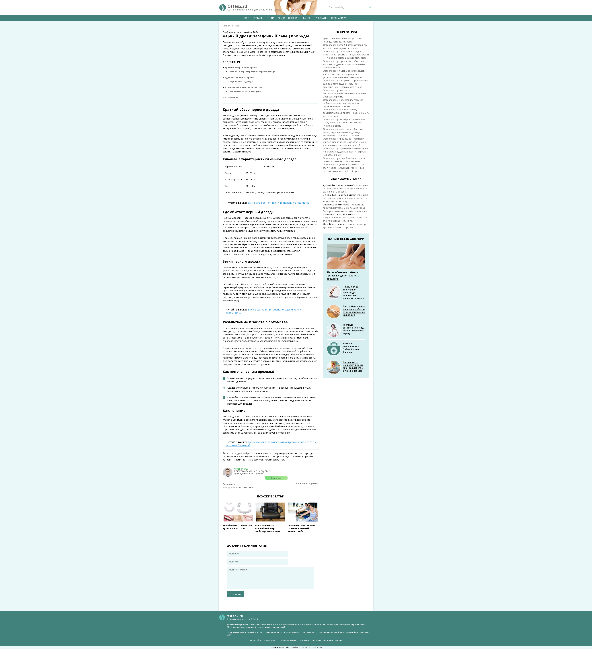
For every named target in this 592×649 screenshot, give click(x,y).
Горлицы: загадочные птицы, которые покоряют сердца (354, 329)
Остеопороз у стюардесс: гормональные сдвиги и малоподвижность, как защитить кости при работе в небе (345, 83)
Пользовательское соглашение (295, 640)
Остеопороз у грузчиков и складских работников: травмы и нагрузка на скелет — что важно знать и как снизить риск (346, 54)
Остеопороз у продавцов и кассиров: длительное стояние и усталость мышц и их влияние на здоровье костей (345, 142)
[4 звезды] (232, 488)
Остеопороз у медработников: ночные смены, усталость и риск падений (344, 159)
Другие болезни (287, 17)
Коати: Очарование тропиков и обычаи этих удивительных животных (354, 310)
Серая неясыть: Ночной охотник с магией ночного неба (301, 528)
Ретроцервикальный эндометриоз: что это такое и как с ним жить (345, 219)
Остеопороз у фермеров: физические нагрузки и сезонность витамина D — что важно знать (344, 122)
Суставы (258, 17)
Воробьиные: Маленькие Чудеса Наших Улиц (237, 527)
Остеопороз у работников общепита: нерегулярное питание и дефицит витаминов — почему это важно (344, 132)
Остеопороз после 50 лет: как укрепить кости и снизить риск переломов (345, 46)
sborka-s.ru (316, 647)
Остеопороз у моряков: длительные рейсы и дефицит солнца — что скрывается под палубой (343, 103)
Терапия (305, 17)
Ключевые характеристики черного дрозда (250, 71)
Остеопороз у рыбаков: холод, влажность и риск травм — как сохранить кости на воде (346, 113)
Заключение (230, 97)
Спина (270, 17)
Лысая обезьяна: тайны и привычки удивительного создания (343, 275)
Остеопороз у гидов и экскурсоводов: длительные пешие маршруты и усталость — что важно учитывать (344, 74)
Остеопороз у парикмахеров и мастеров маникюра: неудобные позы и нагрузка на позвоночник (345, 151)
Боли (246, 17)
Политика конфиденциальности (327, 640)
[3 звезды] (229, 488)
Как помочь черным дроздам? (243, 91)
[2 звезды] (226, 488)
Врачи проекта (271, 640)
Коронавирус (339, 17)
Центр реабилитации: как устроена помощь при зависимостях (342, 40)
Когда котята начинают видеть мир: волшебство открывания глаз (353, 366)
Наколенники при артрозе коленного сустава (345, 225)
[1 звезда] (224, 488)
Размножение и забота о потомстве (242, 87)
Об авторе (276, 478)
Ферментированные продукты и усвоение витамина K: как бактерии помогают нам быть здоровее (345, 208)
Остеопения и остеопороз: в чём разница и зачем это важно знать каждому (345, 188)
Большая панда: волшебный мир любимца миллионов (267, 528)
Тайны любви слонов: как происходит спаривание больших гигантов (353, 292)
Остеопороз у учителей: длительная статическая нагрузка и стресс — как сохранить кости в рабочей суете (343, 167)
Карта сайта (255, 640)
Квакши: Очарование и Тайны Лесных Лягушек (351, 348)
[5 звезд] (234, 488)
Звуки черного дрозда (239, 81)
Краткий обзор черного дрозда (240, 67)
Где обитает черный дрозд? (238, 77)
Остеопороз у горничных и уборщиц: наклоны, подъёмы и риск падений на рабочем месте (344, 64)
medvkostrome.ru (300, 647)
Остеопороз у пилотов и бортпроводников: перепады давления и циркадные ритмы (345, 93)
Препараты (320, 17)
